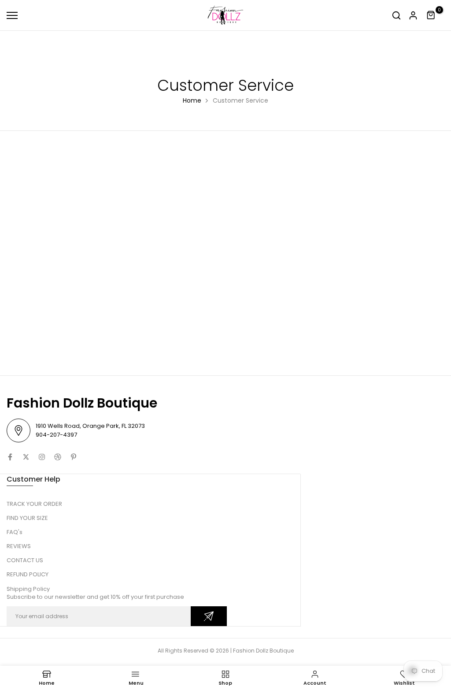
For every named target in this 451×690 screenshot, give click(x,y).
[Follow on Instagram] (41, 456)
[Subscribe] (209, 616)
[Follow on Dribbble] (57, 456)
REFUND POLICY (27, 574)
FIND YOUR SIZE (27, 518)
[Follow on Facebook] (10, 456)
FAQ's (14, 532)
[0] (431, 15)
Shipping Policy (28, 589)
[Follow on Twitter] (26, 456)
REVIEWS (19, 546)
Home (192, 100)
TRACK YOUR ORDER (34, 504)
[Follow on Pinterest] (73, 456)
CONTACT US (25, 560)
